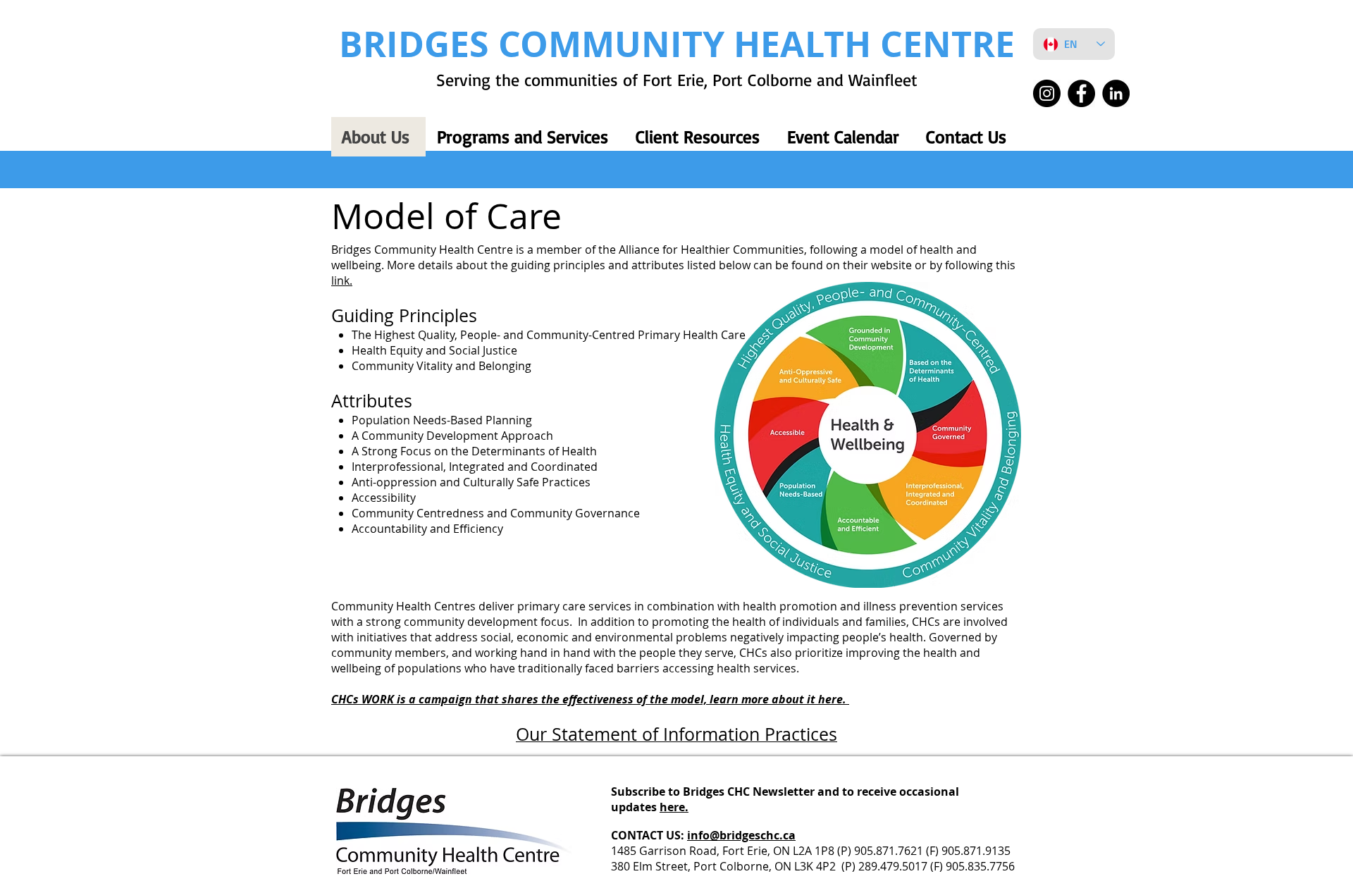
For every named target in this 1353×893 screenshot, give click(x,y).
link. (341, 280)
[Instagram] (1047, 93)
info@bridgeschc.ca (741, 835)
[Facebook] (1081, 93)
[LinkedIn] (1116, 93)
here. (674, 807)
